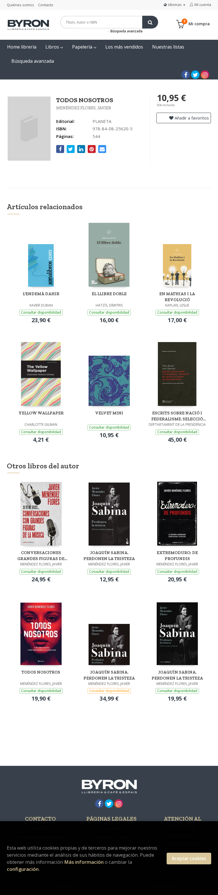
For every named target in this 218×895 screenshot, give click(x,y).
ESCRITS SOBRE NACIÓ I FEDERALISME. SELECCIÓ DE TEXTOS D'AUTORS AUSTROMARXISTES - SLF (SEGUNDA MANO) (177, 416)
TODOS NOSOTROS (41, 672)
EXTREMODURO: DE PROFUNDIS (177, 555)
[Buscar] (150, 22)
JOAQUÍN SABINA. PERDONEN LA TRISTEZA (109, 555)
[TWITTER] (195, 74)
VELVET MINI (109, 413)
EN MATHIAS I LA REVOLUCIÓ (177, 296)
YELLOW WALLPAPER (41, 413)
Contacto (45, 4)
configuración (23, 869)
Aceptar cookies (189, 859)
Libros (52, 47)
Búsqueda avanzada (126, 31)
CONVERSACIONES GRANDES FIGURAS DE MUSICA (40, 555)
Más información (84, 862)
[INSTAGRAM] (205, 74)
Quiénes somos (20, 4)
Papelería (82, 47)
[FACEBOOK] (185, 74)
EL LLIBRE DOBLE (109, 293)
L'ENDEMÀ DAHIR (41, 293)
